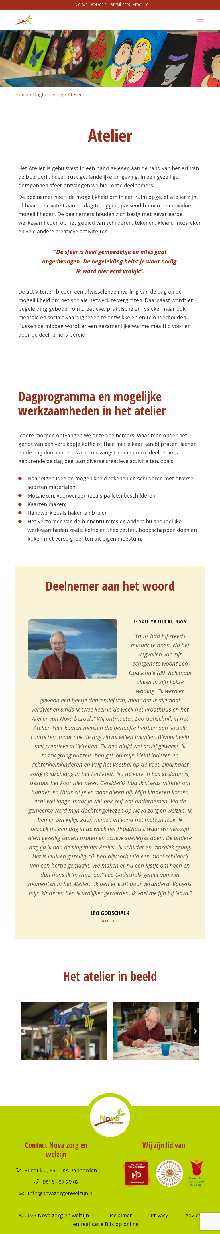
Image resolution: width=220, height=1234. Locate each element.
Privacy (159, 1215)
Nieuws (81, 4)
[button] (24, 1030)
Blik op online (122, 1224)
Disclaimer (119, 1215)
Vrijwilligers (120, 4)
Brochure (140, 4)
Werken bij (99, 4)
